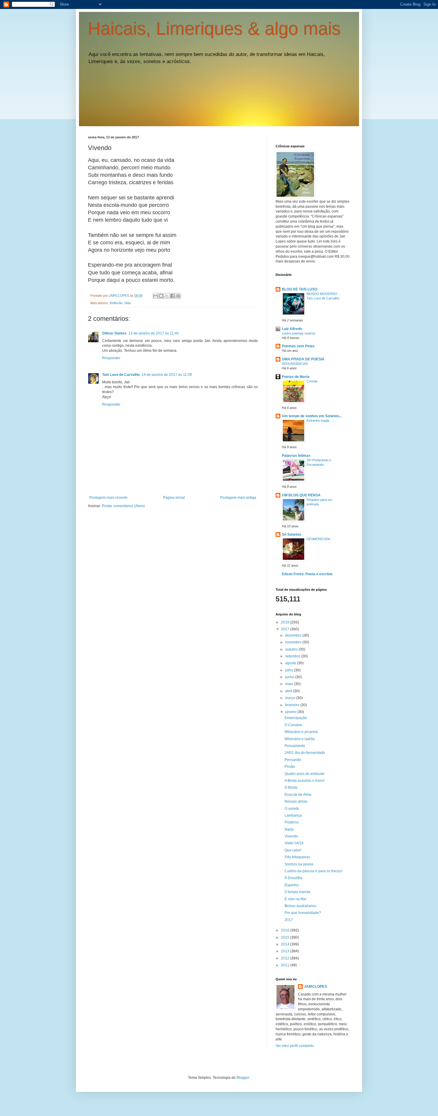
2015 (285, 937)
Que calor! (293, 850)
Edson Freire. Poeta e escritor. (307, 574)
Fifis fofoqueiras (297, 857)
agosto (291, 663)
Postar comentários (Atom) (123, 506)
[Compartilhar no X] (167, 296)
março (290, 698)
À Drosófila (293, 878)
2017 (285, 629)
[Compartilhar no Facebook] (172, 296)
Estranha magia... (319, 420)
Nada (289, 829)
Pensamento (295, 746)
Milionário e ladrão (300, 739)
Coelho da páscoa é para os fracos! (313, 871)
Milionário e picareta (301, 732)
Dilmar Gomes (114, 333)
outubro (292, 649)
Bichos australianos (300, 906)
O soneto (292, 808)
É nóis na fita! (295, 899)
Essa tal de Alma (298, 795)
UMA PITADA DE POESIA (303, 359)
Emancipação (296, 718)
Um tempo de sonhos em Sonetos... (312, 416)
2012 (285, 958)
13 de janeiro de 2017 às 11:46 (153, 333)
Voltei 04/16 (294, 843)
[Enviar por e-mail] (156, 296)
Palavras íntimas (296, 456)
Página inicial (174, 498)
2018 (285, 622)
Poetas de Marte (296, 377)
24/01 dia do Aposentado (305, 753)
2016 (285, 930)
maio (289, 684)
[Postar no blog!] (161, 296)
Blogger (243, 1078)
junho (290, 677)
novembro (293, 642)
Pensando (293, 760)
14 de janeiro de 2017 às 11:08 (167, 375)
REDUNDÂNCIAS (295, 363)
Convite (312, 381)
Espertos (292, 885)
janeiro (291, 712)
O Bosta (291, 787)
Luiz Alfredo (292, 329)
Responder (111, 358)
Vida (127, 303)
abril (289, 691)
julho (289, 670)
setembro (293, 656)
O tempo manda (297, 892)
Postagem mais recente (108, 498)
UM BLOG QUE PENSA (301, 495)
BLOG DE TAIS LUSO (299, 289)
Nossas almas (296, 801)
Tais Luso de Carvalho (121, 375)
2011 (285, 965)
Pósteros (292, 822)
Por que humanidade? (303, 913)
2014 (285, 944)
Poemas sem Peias (298, 346)
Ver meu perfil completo (295, 1046)
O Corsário (293, 725)
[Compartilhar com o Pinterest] (178, 296)
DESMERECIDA (318, 539)
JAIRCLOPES (315, 986)
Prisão (290, 767)
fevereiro (292, 705)
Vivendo (291, 836)
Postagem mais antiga (238, 498)
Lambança (293, 815)
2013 (285, 951)
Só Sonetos (291, 534)
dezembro (293, 635)
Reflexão (116, 303)
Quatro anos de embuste (304, 774)
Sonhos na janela (299, 864)
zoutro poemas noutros (299, 333)
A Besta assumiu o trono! (304, 781)
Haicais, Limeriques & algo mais (214, 29)
